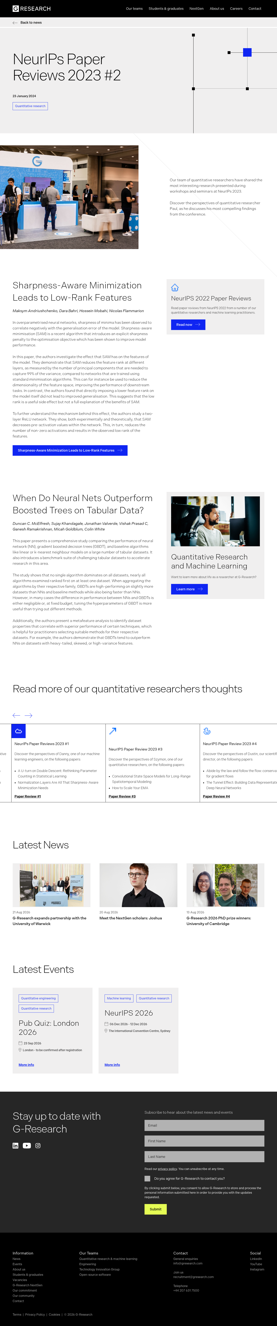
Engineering (87, 1264)
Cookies (54, 1314)
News (16, 1259)
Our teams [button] (134, 9)
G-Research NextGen (27, 1285)
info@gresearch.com (188, 1263)
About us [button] (217, 9)
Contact (255, 9)
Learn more (185, 589)
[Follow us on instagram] (37, 1145)
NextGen (197, 9)
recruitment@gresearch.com (193, 1277)
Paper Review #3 (122, 796)
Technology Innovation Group (99, 1269)
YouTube (256, 1264)
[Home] (31, 8)
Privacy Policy (35, 1314)
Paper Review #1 (28, 796)
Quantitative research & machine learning (108, 1259)
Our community (23, 1296)
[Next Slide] (28, 715)
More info (26, 1065)
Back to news (31, 22)
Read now (184, 325)
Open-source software (95, 1274)
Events (17, 1264)
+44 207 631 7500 (186, 1290)
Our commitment (25, 1290)
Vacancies (20, 1280)
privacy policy (167, 1169)
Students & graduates (28, 1274)
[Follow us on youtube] (27, 1145)
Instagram (257, 1269)
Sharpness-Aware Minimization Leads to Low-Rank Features (66, 450)
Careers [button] (236, 9)
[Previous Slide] (16, 715)
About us (19, 1269)
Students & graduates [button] (166, 9)
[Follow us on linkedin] (15, 1145)
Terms (17, 1314)
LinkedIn (256, 1259)
